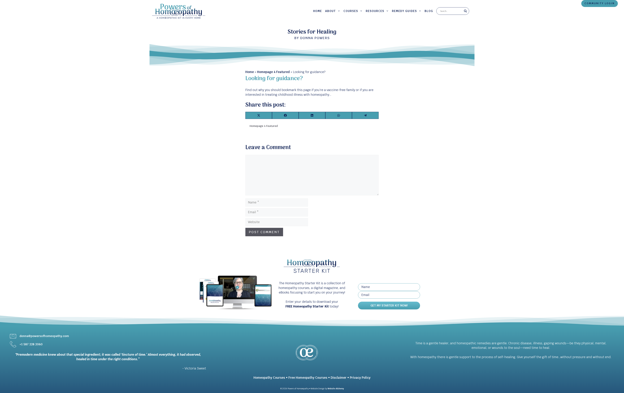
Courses (351, 11)
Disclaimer (338, 378)
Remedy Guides (404, 11)
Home (317, 11)
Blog (429, 11)
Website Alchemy (336, 388)
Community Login (600, 3)
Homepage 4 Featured (273, 72)
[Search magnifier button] (465, 11)
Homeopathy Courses (269, 378)
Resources (375, 11)
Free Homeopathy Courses (307, 378)
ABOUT (330, 11)
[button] (389, 305)
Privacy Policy (360, 378)
